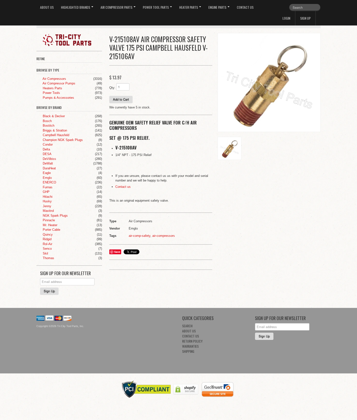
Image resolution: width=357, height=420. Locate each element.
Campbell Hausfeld (55, 135)
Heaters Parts (52, 88)
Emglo (47, 178)
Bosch (47, 121)
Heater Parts (189, 7)
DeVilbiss (49, 159)
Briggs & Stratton (54, 130)
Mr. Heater (49, 225)
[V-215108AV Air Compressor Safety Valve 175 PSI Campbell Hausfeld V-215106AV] (269, 82)
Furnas (47, 187)
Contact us (123, 187)
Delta (46, 149)
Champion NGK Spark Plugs (62, 140)
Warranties (190, 346)
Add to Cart (121, 99)
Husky (47, 201)
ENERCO (49, 182)
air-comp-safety (139, 236)
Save (117, 252)
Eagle (46, 173)
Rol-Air (47, 244)
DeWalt (47, 163)
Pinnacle (48, 220)
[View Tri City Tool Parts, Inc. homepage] (71, 39)
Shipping (188, 351)
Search (187, 325)
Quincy (47, 234)
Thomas (48, 258)
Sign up (305, 18)
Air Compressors (54, 79)
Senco (47, 248)
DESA (46, 154)
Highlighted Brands (76, 7)
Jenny (46, 206)
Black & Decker (53, 116)
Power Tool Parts (156, 7)
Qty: (112, 88)
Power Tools (51, 93)
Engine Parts (217, 7)
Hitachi (47, 196)
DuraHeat (49, 168)
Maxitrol (48, 211)
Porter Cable (51, 229)
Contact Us (245, 7)
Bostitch (48, 125)
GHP (46, 192)
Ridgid (46, 239)
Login (286, 18)
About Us (47, 7)
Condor (47, 144)
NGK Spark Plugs (55, 215)
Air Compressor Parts (117, 7)
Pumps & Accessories (58, 97)
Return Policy (192, 341)
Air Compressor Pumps (58, 83)
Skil (45, 253)
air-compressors (163, 236)
